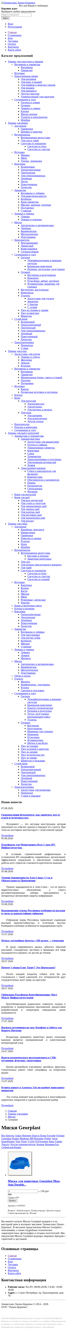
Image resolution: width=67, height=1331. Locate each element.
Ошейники (27, 128)
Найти (5, 18)
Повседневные (29, 184)
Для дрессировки (30, 634)
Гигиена (25, 257)
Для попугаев (28, 400)
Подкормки (27, 383)
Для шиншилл (29, 90)
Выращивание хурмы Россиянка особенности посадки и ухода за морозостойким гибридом (33, 912)
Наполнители (21, 240)
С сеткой (32, 307)
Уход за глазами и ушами (34, 310)
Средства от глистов (38, 149)
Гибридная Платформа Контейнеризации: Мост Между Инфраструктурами (29, 996)
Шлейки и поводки (31, 131)
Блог (10, 38)
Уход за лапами (29, 751)
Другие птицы (35, 421)
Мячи (24, 158)
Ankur (18, 1135)
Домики (25, 216)
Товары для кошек (18, 123)
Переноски (27, 345)
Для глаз (25, 561)
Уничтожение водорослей (41, 462)
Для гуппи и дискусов (33, 503)
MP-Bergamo (37, 1138)
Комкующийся (29, 248)
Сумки (24, 348)
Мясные (25, 643)
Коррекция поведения (39, 266)
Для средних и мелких (39, 409)
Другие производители (23, 1144)
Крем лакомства (30, 202)
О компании (14, 35)
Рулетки (25, 541)
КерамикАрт (52, 1144)
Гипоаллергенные (31, 169)
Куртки (25, 687)
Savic (55, 1138)
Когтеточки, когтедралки (35, 289)
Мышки (25, 155)
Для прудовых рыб (31, 515)
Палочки (26, 380)
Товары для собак (17, 523)
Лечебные (26, 178)
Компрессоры (34, 477)
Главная (12, 32)
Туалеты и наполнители (34, 117)
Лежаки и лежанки (31, 219)
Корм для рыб (22, 497)
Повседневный (29, 336)
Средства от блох (37, 146)
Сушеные (26, 210)
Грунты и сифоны (37, 444)
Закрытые (32, 301)
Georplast (6, 1138)
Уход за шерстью (30, 313)
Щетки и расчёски (37, 743)
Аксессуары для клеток (27, 354)
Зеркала (25, 362)
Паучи (24, 181)
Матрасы (26, 658)
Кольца (25, 588)
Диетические (28, 172)
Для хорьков (27, 87)
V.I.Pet (30, 1141)
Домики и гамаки (30, 108)
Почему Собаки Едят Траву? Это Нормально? (28, 967)
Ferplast (60, 1135)
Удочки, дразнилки (31, 161)
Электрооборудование (33, 468)
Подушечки (27, 207)
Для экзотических (37, 418)
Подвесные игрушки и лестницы (39, 392)
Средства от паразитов (33, 143)
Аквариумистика (30, 438)
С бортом (32, 304)
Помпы (31, 482)
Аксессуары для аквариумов (43, 441)
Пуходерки (33, 737)
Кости (24, 591)
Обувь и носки (22, 675)
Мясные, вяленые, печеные (36, 204)
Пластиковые (28, 237)
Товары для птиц (17, 351)
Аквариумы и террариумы (29, 436)
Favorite (51, 1135)
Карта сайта (14, 49)
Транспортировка (24, 342)
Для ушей (26, 567)
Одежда (18, 678)
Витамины (27, 67)
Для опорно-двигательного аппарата (41, 564)
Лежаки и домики (24, 213)
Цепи (24, 544)
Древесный (27, 245)
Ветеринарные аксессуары (35, 137)
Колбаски (26, 199)
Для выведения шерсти (34, 196)
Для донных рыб (30, 509)
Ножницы (33, 278)
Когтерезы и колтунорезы (41, 275)
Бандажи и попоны (38, 556)
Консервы (19, 164)
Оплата (12, 44)
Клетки (25, 111)
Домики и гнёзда (30, 357)
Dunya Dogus (39, 1135)
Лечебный (26, 333)
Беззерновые (28, 166)
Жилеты (25, 681)
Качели (25, 389)
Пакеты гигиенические (40, 708)
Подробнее (7, 835)
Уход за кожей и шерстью (35, 749)
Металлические (29, 234)
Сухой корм (20, 319)
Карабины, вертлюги (32, 529)
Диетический (28, 327)
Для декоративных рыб (34, 506)
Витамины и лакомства (27, 64)
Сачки (30, 453)
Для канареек (34, 415)
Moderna (24, 1138)
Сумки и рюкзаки (30, 795)
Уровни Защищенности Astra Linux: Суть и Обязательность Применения (26, 879)
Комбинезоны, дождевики (35, 684)
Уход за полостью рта (32, 754)
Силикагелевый (30, 251)
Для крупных (34, 406)
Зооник (40, 1144)
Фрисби (25, 602)
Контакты (13, 47)
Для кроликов (28, 79)
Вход (10, 23)
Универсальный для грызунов (37, 96)
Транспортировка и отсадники (44, 459)
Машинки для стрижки (40, 731)
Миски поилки (29, 114)
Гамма (58, 1141)
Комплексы (27, 292)
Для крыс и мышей (31, 82)
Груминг (25, 105)
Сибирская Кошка (11, 1147)
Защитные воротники (39, 558)
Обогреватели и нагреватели (43, 479)
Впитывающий (29, 242)
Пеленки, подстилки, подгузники (46, 269)
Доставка (13, 41)
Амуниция (20, 125)
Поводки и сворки (31, 538)
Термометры (34, 456)
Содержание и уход (25, 99)
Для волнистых (35, 403)
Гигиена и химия (30, 102)
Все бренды (7, 1135)
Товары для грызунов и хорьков (25, 61)
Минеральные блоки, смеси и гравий (41, 377)
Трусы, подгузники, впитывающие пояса (38, 715)
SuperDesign (8, 1141)
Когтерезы (33, 725)
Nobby (47, 1138)
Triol (17, 1141)
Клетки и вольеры (24, 608)
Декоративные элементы (41, 447)
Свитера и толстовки (32, 690)
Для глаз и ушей (30, 140)
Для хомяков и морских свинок (38, 85)
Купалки (25, 365)
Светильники (34, 488)
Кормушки (33, 450)
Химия (31, 465)
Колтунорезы (34, 728)
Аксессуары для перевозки (36, 790)
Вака (51, 1141)
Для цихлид (27, 520)
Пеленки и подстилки (39, 711)
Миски (18, 222)
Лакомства (27, 70)
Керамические (29, 231)
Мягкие (25, 594)
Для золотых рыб (30, 512)
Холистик (26, 187)
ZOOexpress (41, 1141)
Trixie (24, 1141)
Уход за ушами (29, 757)
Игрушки (19, 73)
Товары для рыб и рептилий (23, 433)
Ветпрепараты (22, 134)
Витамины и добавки (33, 193)
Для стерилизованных (33, 175)
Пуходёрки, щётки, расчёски (43, 281)
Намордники (28, 532)
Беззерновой (28, 321)
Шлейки (25, 120)
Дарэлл (5, 1144)
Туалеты (25, 295)
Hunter (15, 1138)
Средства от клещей (38, 579)
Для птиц (26, 412)
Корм (17, 398)
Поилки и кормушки (25, 427)
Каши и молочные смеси (28, 605)
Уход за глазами (29, 746)
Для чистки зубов (30, 637)
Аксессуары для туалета (40, 298)
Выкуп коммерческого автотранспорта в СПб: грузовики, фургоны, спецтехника (28, 1059)
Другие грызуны (30, 93)
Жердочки (26, 360)
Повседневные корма (26, 76)
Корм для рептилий (25, 494)
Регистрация (15, 26)
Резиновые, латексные (33, 599)
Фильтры (32, 491)
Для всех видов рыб (32, 500)
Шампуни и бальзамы (33, 760)
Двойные (26, 228)
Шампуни (26, 316)
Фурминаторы (35, 740)
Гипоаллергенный (31, 324)
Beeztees (26, 1135)
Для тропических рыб (33, 517)
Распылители (34, 485)
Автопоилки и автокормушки (37, 225)
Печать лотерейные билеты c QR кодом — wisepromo (32, 940)
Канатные (26, 585)
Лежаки (25, 655)
